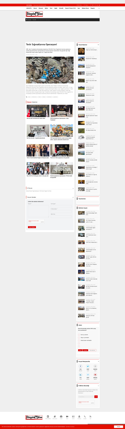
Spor (79, 8)
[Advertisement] (62, 31)
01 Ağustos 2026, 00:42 (90, 299)
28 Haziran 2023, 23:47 (90, 114)
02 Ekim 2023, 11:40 (90, 71)
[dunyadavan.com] (34, 417)
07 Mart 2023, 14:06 (90, 180)
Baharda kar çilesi (90, 95)
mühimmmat (49, 96)
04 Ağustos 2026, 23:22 (90, 248)
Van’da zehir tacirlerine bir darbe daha (36, 118)
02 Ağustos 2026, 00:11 (90, 277)
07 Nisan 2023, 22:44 (90, 142)
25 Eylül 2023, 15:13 (90, 128)
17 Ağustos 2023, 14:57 (90, 135)
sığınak (44, 96)
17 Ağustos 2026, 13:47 (90, 233)
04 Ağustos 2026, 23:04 (90, 262)
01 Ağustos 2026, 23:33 (90, 284)
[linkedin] (97, 5)
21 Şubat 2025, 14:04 (90, 173)
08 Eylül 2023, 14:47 (90, 121)
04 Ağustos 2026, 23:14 (90, 255)
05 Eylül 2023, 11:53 (90, 57)
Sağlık (55, 8)
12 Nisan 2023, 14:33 (90, 187)
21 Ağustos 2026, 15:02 (90, 211)
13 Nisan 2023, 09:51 (90, 93)
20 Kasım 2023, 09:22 (30, 54)
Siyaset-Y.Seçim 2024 (70, 8)
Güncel (35, 8)
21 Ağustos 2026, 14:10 (90, 226)
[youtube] (99, 5)
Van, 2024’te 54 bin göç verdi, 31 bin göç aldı (37, 176)
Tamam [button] (118, 426)
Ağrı (29, 96)
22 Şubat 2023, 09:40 (90, 165)
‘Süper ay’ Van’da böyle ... (92, 50)
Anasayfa (29, 19)
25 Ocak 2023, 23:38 (90, 79)
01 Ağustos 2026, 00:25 (90, 306)
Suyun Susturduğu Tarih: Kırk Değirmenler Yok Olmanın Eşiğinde (45, 5)
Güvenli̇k (34, 19)
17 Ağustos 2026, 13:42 (90, 240)
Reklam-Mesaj (85, 8)
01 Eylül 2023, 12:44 (90, 48)
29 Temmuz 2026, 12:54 (91, 314)
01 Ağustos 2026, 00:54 (90, 292)
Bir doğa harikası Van (91, 130)
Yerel (51, 8)
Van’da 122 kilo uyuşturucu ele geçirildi (59, 157)
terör (39, 96)
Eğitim (46, 8)
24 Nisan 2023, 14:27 (90, 151)
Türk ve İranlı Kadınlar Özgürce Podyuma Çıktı (38, 157)
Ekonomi (41, 8)
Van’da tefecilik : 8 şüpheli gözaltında (36, 138)
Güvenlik (61, 8)
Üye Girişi (80, 5)
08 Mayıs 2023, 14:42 (90, 106)
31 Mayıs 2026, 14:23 (90, 218)
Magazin (93, 8)
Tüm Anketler (92, 350)
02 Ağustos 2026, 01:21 (90, 270)
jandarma (55, 96)
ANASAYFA (29, 8)
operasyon (34, 96)
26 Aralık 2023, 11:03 (90, 64)
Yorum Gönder (32, 227)
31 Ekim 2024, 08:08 (90, 99)
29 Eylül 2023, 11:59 (90, 86)
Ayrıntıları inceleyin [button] (70, 426)
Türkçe (86, 5)
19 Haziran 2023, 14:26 (90, 158)
